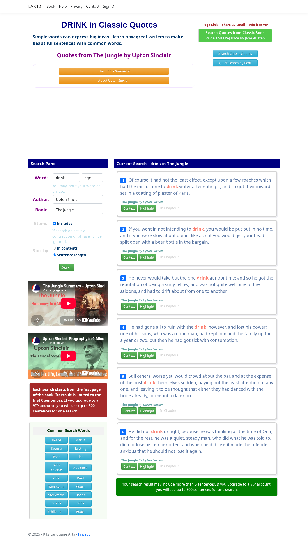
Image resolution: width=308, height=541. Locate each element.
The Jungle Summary (114, 71)
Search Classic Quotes (235, 53)
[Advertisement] (154, 126)
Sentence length (71, 254)
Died (80, 478)
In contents (67, 248)
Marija (80, 440)
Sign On (110, 6)
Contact (92, 6)
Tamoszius (56, 486)
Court (80, 486)
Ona (56, 478)
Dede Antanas (56, 467)
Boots (80, 511)
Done (80, 503)
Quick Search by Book (235, 63)
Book (50, 6)
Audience (80, 467)
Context (129, 208)
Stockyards (56, 495)
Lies (80, 457)
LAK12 (34, 6)
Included (64, 223)
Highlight (147, 208)
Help (63, 6)
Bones (80, 495)
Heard (56, 440)
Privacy (76, 6)
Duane (56, 503)
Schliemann (56, 511)
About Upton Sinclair (114, 80)
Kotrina (56, 448)
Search (66, 267)
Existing (80, 448)
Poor (56, 457)
